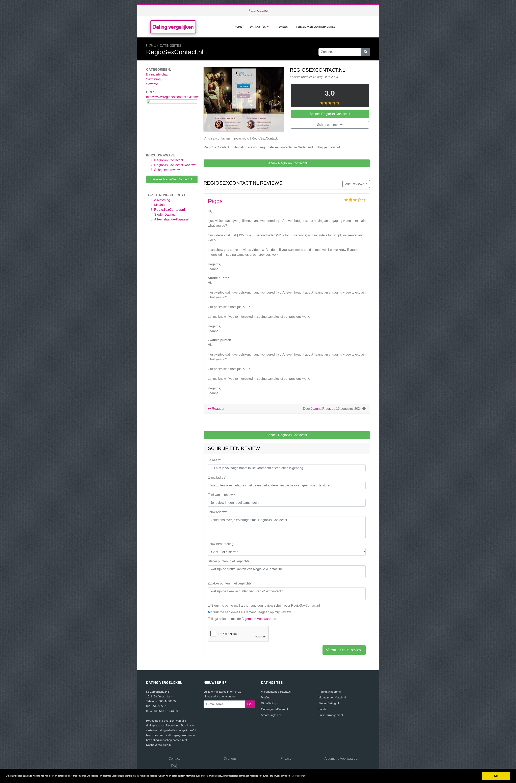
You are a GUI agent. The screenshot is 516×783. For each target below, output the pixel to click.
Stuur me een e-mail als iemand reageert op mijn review (251, 612)
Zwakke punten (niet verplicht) (229, 583)
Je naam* (214, 460)
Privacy (286, 758)
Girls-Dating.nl (270, 703)
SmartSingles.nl (271, 715)
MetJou (159, 205)
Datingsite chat (156, 74)
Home (238, 26)
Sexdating (153, 79)
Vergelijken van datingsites (315, 26)
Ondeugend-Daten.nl (274, 709)
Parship (323, 709)
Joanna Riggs (321, 408)
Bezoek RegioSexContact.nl (172, 179)
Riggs (215, 201)
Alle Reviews (355, 184)
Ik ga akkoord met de (243, 619)
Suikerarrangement (330, 715)
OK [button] (496, 775)
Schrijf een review (167, 170)
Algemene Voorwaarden (258, 619)
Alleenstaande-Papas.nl (171, 219)
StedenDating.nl (165, 214)
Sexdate (152, 84)
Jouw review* (217, 512)
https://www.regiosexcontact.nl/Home (172, 97)
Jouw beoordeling (220, 544)
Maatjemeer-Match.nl (332, 697)
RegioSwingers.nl (329, 691)
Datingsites (258, 26)
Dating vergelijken (173, 27)
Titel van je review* (221, 494)
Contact (174, 758)
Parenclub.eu (258, 10)
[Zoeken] (365, 52)
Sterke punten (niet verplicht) (228, 561)
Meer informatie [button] (299, 776)
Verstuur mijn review (344, 650)
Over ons (230, 758)
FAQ (174, 765)
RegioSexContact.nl (168, 160)
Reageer (217, 408)
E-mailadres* (217, 477)
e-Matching (162, 200)
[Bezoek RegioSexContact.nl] (244, 100)
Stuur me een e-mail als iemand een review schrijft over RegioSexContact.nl (265, 605)
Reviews (282, 26)
